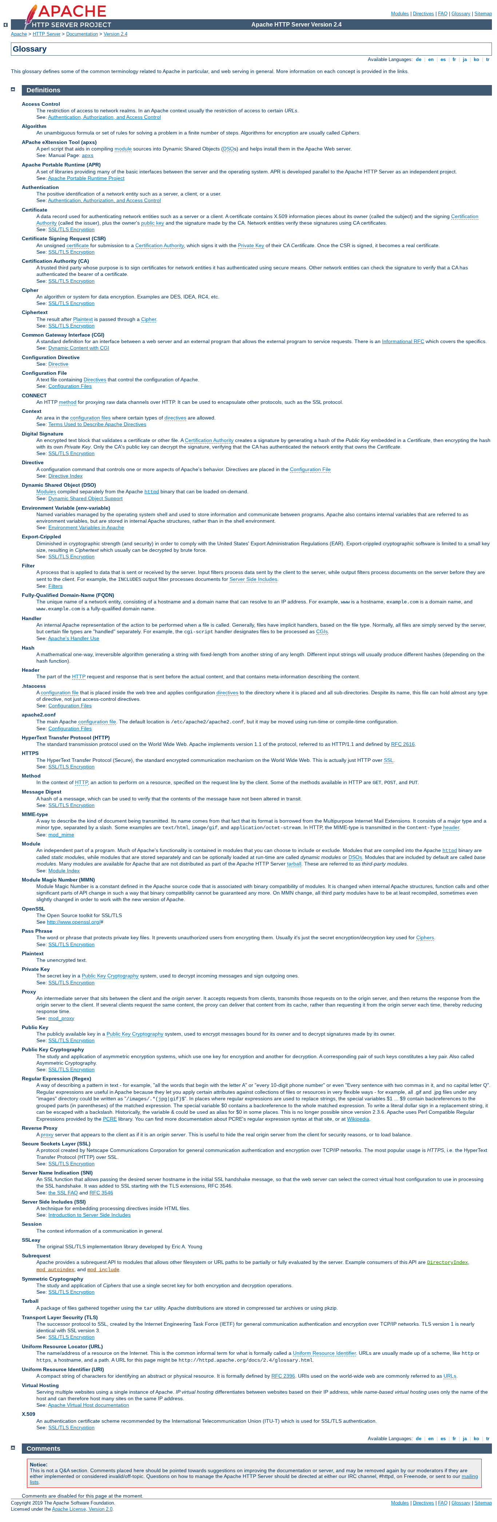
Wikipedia (358, 1119)
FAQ (443, 13)
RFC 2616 (403, 744)
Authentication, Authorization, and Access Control (104, 117)
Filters (55, 586)
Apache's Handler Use (73, 638)
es (443, 59)
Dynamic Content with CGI (78, 348)
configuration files (90, 418)
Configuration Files (70, 386)
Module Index (64, 871)
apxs (88, 155)
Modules (400, 13)
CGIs (322, 631)
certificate (78, 245)
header (451, 827)
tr (488, 59)
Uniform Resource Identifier (324, 1353)
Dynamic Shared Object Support (85, 498)
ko (476, 59)
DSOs (355, 857)
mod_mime (61, 835)
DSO (228, 149)
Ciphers (425, 937)
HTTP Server (46, 34)
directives (175, 418)
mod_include (103, 1270)
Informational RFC (403, 341)
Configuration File (310, 469)
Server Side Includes (253, 579)
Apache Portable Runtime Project (86, 178)
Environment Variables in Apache (86, 527)
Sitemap (483, 13)
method (67, 402)
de (418, 59)
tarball (294, 864)
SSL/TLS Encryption (71, 229)
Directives (423, 13)
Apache (19, 34)
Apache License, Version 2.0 (82, 1509)
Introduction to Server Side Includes (89, 1215)
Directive (58, 364)
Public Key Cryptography (110, 976)
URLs (450, 1376)
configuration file (60, 692)
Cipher (148, 319)
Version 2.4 (115, 34)
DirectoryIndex (447, 1262)
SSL (388, 760)
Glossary (461, 13)
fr (454, 59)
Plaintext (83, 319)
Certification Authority (159, 245)
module (123, 149)
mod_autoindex (55, 1270)
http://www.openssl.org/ (73, 922)
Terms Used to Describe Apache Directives (97, 424)
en (431, 59)
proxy (47, 1134)
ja (464, 59)
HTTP (79, 676)
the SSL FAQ (63, 1193)
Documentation (82, 34)
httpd (151, 492)
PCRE (110, 1119)
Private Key (251, 245)
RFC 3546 (101, 1193)
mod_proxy (61, 1018)
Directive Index (65, 476)
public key (152, 223)
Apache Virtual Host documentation (88, 1405)
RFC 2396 (283, 1376)
